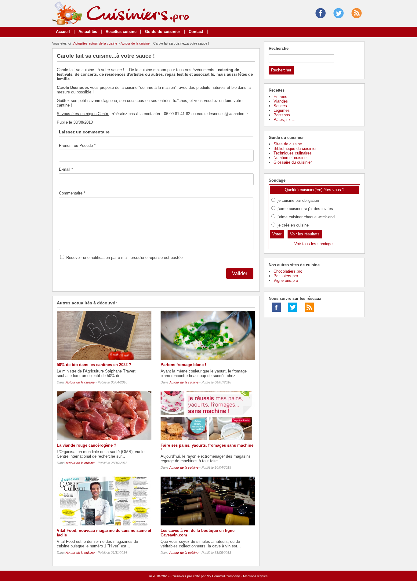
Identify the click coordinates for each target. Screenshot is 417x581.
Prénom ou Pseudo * (77, 145)
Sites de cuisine (288, 144)
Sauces (280, 105)
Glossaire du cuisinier (293, 162)
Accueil (63, 31)
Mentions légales (255, 576)
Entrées (280, 96)
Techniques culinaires (293, 153)
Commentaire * (72, 193)
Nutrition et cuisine (290, 157)
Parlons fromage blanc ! (183, 364)
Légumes (282, 110)
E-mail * (66, 169)
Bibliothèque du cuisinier (295, 148)
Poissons (282, 115)
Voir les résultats (305, 234)
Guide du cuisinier (162, 31)
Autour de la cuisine (135, 43)
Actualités (87, 31)
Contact (196, 31)
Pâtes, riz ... (285, 119)
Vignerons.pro (286, 280)
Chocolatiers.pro (288, 271)
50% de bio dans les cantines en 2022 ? (94, 364)
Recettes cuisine (121, 31)
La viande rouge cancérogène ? (86, 445)
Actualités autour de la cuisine (95, 43)
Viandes (281, 101)
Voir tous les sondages (314, 243)
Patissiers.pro (286, 276)
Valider (239, 273)
